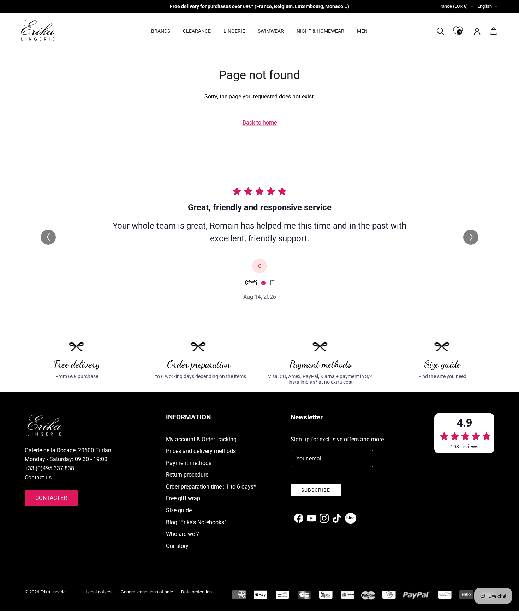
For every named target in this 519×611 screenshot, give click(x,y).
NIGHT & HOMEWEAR (320, 31)
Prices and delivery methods (201, 451)
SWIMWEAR (271, 31)
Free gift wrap (183, 498)
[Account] (476, 31)
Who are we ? (182, 534)
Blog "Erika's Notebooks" (196, 522)
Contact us (38, 477)
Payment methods (188, 463)
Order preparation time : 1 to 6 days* (211, 486)
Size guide (179, 510)
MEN (362, 31)
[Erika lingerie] (37, 30)
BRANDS (160, 31)
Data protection (196, 591)
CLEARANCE (197, 31)
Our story (177, 546)
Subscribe (315, 490)
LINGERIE (234, 31)
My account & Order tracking (201, 439)
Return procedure (187, 474)
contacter (51, 498)
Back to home (260, 122)
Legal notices (99, 591)
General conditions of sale (147, 591)
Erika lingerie (53, 591)
